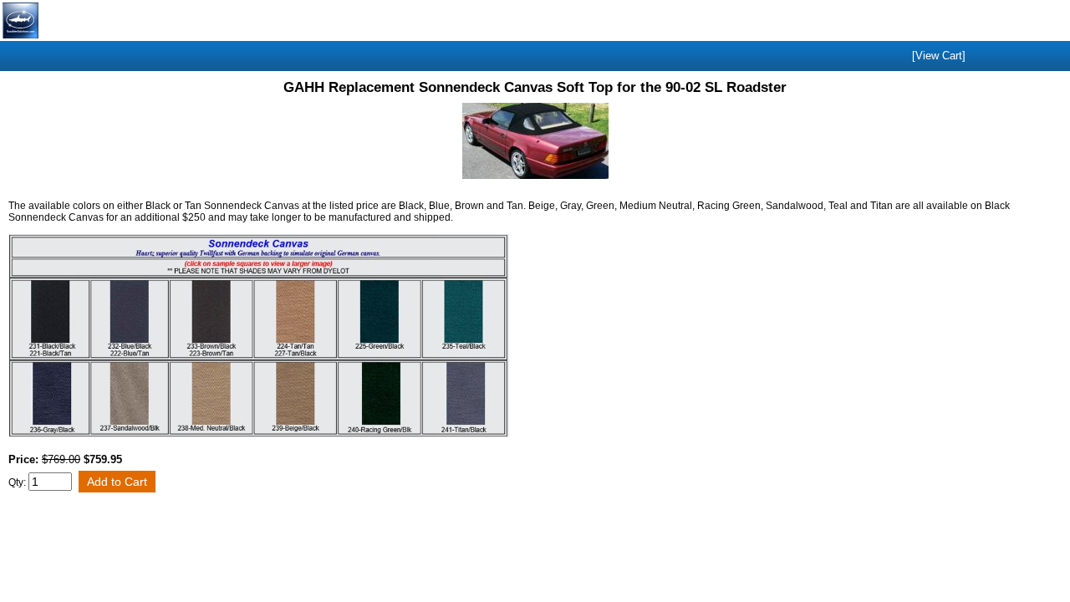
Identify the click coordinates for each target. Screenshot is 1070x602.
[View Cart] (939, 55)
